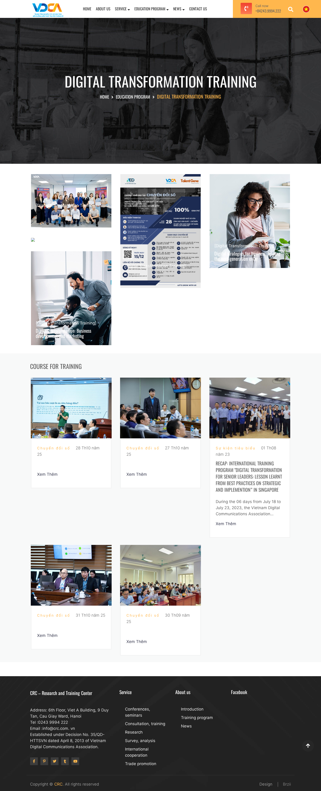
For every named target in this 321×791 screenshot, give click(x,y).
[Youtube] (75, 761)
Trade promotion (140, 763)
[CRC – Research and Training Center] (47, 10)
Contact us (198, 9)
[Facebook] (34, 761)
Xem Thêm (48, 474)
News (177, 9)
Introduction (192, 709)
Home (87, 9)
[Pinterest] (44, 761)
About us (103, 9)
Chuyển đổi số (54, 448)
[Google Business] (55, 761)
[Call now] (246, 9)
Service (121, 9)
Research (134, 732)
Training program (197, 717)
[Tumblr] (65, 761)
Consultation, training (145, 723)
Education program (150, 9)
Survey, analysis (140, 740)
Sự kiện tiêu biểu (236, 448)
